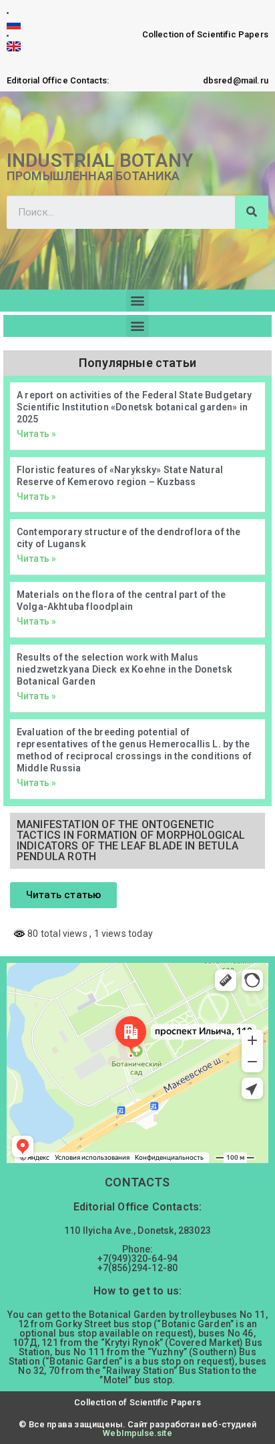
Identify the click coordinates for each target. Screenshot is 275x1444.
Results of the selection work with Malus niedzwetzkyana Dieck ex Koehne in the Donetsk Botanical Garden (124, 669)
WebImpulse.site (137, 1433)
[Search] (251, 212)
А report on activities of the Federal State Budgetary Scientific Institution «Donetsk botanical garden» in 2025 (134, 407)
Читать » (36, 433)
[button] (137, 301)
